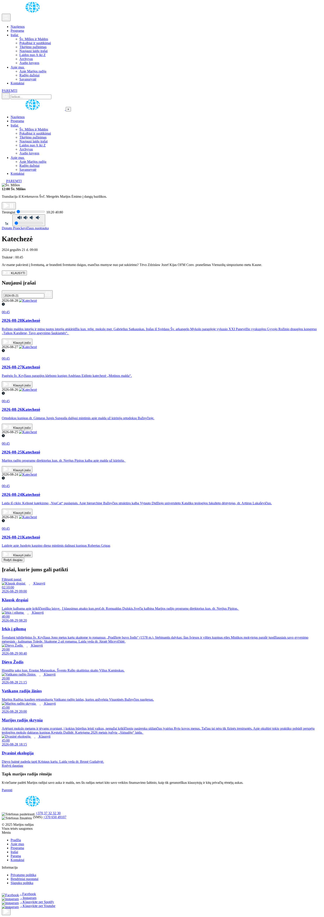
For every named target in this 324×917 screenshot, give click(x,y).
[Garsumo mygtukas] (28, 220)
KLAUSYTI (17, 273)
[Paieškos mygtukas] (6, 96)
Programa (17, 30)
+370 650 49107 (54, 817)
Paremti (7, 790)
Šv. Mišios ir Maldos (33, 39)
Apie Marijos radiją (32, 71)
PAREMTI (9, 91)
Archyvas (26, 59)
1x (6, 223)
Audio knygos (29, 63)
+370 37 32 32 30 (48, 813)
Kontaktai (17, 83)
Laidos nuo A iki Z (32, 55)
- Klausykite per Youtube (37, 906)
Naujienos (18, 26)
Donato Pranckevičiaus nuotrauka (25, 228)
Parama (16, 856)
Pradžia (16, 840)
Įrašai (15, 35)
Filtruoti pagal (12, 579)
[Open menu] (6, 17)
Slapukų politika (22, 883)
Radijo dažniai (29, 75)
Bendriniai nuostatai (24, 879)
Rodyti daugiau (13, 560)
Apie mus (18, 67)
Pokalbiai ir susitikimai (35, 43)
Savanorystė (27, 79)
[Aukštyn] (6, 911)
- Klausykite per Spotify (37, 902)
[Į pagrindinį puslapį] (34, 109)
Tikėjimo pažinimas (33, 47)
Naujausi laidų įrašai (33, 51)
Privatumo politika (23, 875)
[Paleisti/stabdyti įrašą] (9, 205)
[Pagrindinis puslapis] (33, 11)
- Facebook (27, 894)
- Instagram (28, 898)
